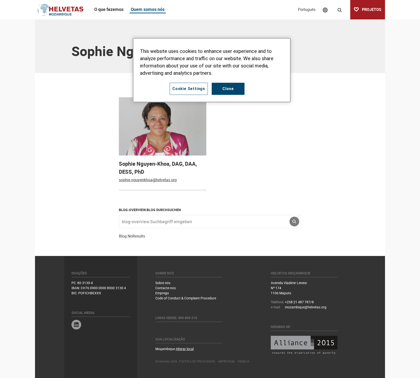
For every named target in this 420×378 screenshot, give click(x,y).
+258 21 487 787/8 (299, 302)
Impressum (226, 361)
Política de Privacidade (197, 361)
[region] (212, 70)
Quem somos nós (148, 9)
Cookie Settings (188, 88)
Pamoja (243, 361)
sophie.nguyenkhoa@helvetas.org (148, 179)
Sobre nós (162, 282)
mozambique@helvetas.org (305, 307)
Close (228, 88)
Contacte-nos (165, 288)
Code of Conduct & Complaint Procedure (185, 298)
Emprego (162, 293)
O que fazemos (108, 9)
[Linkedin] (76, 325)
